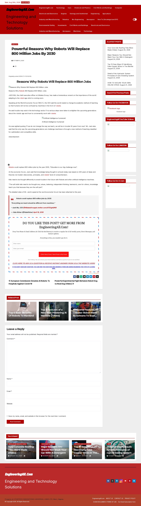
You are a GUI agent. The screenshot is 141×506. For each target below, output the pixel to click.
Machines (77, 31)
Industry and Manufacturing (49, 19)
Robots (21, 91)
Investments (62, 25)
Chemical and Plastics (82, 8)
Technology (60, 8)
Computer (118, 8)
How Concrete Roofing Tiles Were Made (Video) (21, 449)
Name (9, 379)
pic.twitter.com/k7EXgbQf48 (45, 208)
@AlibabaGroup (29, 208)
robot (22, 98)
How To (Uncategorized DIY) (108, 19)
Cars (69, 8)
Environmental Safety (47, 25)
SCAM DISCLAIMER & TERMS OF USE (105, 502)
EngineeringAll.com (20, 10)
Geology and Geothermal (79, 13)
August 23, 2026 (82, 456)
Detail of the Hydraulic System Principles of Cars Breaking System (119, 449)
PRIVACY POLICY (130, 498)
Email (9, 391)
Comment (11, 339)
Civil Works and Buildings (103, 8)
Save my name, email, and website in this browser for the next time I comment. (37, 416)
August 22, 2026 (115, 456)
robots (58, 106)
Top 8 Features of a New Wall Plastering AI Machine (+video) (54, 312)
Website (9, 404)
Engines (64, 13)
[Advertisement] (54, 151)
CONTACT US (118, 498)
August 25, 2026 (16, 456)
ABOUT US (109, 498)
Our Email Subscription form (126, 502)
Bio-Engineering (78, 19)
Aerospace (91, 19)
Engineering (95, 13)
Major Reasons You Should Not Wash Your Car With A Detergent (53, 449)
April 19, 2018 (38, 212)
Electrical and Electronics (48, 13)
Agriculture (107, 13)
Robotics (66, 19)
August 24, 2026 (49, 456)
